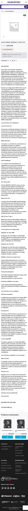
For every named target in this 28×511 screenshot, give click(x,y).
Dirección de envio (6, 465)
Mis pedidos (4, 463)
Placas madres (19, 450)
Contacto (3, 470)
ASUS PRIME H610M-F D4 (20, 431)
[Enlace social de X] (10, 61)
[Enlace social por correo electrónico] (12, 61)
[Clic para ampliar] (3, 36)
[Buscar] (25, 6)
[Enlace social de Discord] (14, 488)
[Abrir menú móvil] (1, 2)
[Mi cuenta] (26, 2)
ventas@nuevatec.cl (6, 446)
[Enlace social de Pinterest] (14, 61)
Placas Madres (10, 11)
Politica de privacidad (20, 463)
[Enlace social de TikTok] (11, 488)
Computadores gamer (19, 447)
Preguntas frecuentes (21, 473)
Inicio (2, 11)
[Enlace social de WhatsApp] (16, 61)
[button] (7, 437)
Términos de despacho (18, 470)
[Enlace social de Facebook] (9, 61)
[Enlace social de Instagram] (5, 488)
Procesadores (18, 453)
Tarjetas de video (19, 455)
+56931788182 (4, 449)
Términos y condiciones (18, 466)
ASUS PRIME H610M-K (7, 430)
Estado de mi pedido (6, 468)
